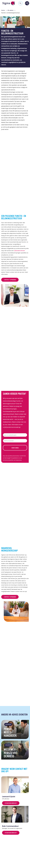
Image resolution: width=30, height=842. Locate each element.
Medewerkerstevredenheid (11, 753)
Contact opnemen (10, 279)
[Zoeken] (20, 3)
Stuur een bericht (11, 803)
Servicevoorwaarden (8, 460)
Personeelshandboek (10, 732)
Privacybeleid (13, 458)
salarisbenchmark (19, 250)
